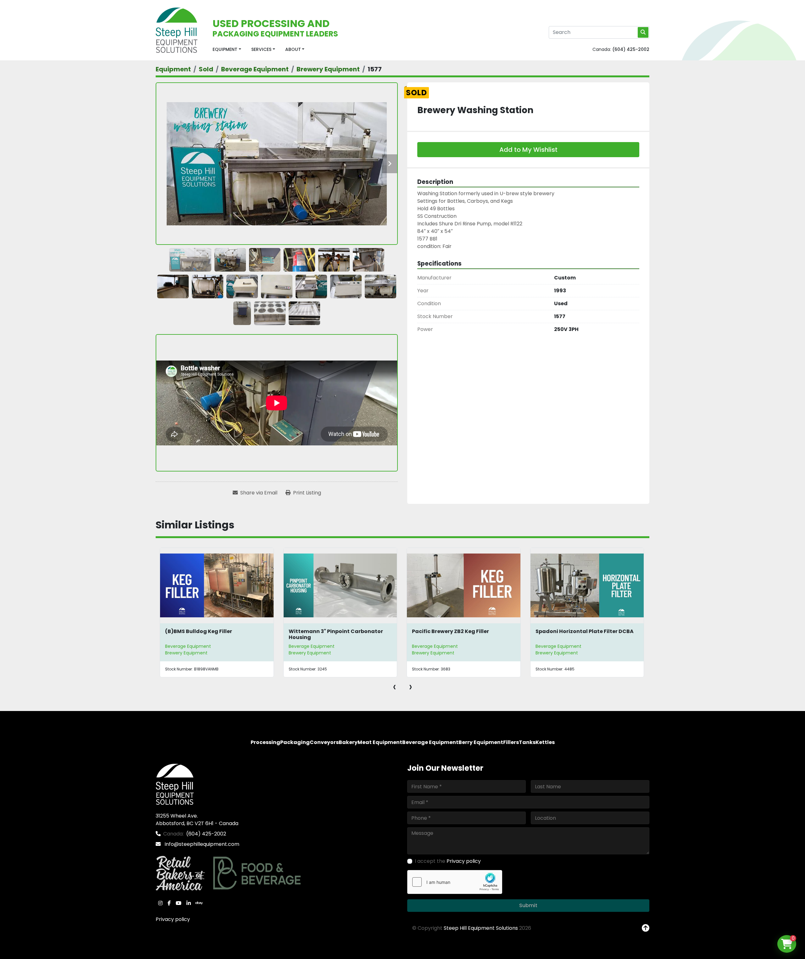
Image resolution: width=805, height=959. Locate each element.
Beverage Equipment (188, 646)
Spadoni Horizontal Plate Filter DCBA (461, 631)
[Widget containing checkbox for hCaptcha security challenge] (454, 882)
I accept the (448, 861)
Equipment (225, 49)
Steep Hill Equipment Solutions (481, 928)
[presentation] (394, 686)
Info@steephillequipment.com (201, 844)
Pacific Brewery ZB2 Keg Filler (327, 631)
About (293, 49)
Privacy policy (173, 919)
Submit (528, 905)
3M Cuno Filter (555, 631)
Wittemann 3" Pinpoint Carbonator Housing (212, 634)
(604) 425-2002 (630, 49)
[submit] (643, 32)
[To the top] (645, 928)
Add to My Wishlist (528, 149)
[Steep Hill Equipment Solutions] (175, 783)
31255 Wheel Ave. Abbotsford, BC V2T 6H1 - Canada (197, 819)
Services (261, 49)
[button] (227, 49)
